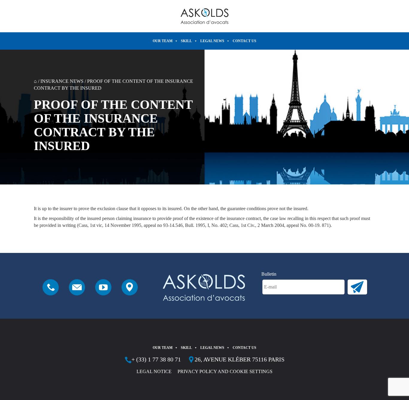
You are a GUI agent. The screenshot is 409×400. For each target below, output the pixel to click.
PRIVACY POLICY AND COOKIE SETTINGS (225, 371)
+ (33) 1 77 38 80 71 (156, 359)
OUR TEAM (162, 41)
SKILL (186, 41)
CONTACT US (244, 41)
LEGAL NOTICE (154, 371)
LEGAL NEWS (212, 41)
